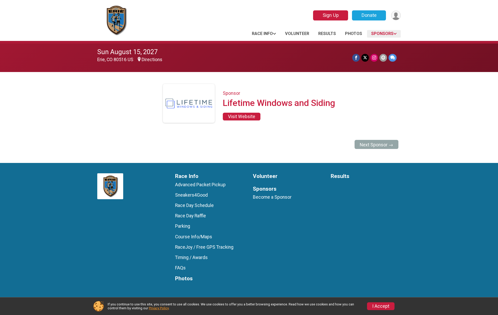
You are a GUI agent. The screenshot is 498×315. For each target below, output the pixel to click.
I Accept (380, 306)
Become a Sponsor (272, 197)
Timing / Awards (191, 257)
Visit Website (241, 116)
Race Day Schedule (194, 205)
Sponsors (382, 33)
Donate (369, 15)
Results (327, 33)
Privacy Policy (159, 308)
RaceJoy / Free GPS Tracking (204, 247)
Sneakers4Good (191, 195)
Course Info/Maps (193, 236)
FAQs (180, 267)
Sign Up (331, 15)
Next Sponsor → (376, 144)
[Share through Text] (393, 57)
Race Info (262, 33)
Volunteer (297, 33)
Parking (182, 226)
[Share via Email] (383, 57)
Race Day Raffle (190, 215)
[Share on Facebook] (356, 57)
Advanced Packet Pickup (200, 184)
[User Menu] (396, 15)
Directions (152, 59)
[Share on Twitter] (365, 57)
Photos (353, 33)
